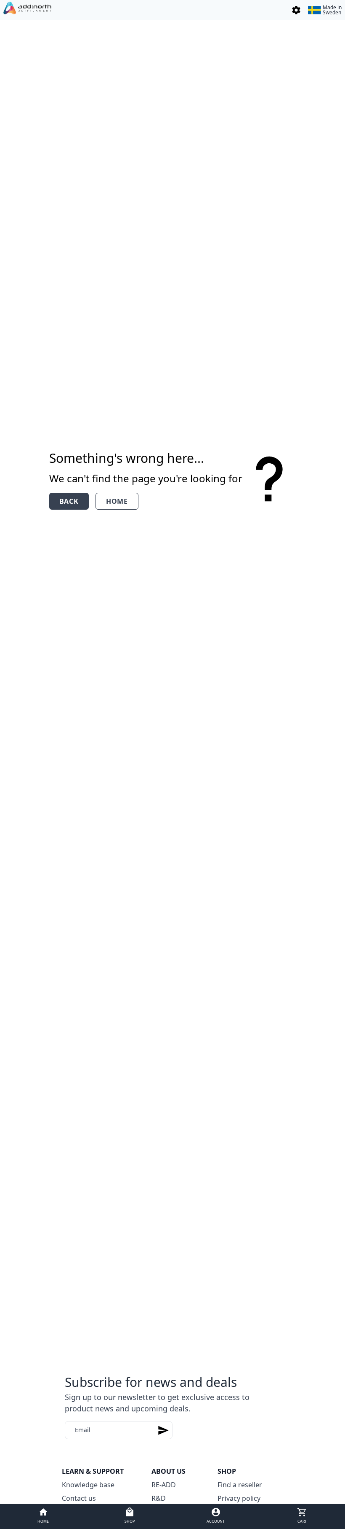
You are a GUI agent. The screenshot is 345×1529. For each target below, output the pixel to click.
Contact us (79, 1498)
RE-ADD (163, 1484)
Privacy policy (239, 1498)
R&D (158, 1498)
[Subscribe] (163, 1430)
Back (69, 501)
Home (117, 501)
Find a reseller (240, 1484)
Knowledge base (88, 1484)
